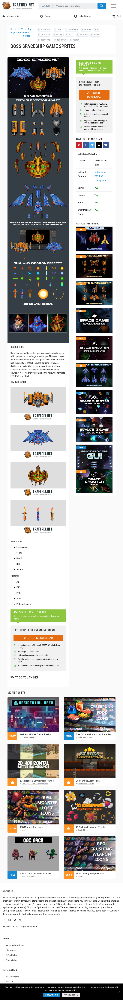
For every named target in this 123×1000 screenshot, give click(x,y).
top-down (60, 40)
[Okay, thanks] (119, 991)
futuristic (44, 34)
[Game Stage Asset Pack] (90, 761)
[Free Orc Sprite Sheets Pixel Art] (33, 853)
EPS (96, 176)
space (95, 34)
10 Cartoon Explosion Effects (90, 827)
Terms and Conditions (15, 945)
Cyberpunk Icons (85, 737)
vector (74, 40)
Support (48, 16)
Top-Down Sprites (27, 32)
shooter (82, 34)
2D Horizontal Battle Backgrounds (37, 781)
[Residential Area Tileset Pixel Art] (33, 714)
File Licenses (11, 950)
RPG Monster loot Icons (31, 827)
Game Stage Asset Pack (87, 781)
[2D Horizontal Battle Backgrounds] (33, 761)
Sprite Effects (83, 830)
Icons (24, 830)
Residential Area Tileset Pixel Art (36, 734)
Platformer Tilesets (86, 784)
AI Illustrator (100, 172)
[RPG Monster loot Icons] (33, 807)
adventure (44, 29)
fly (97, 29)
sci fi (69, 34)
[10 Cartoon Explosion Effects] (90, 807)
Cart (118, 16)
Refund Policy (11, 955)
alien (58, 29)
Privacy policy (71, 995)
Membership (12, 16)
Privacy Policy (11, 960)
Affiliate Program (13, 977)
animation (71, 29)
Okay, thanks (51, 995)
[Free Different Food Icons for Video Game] (90, 714)
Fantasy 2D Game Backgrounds (35, 784)
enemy (86, 29)
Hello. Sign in (84, 16)
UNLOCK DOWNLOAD (40, 637)
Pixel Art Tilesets (29, 737)
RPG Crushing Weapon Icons (90, 873)
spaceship (44, 40)
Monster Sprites (28, 876)
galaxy (58, 34)
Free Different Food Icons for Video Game (95, 734)
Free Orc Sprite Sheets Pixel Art (35, 873)
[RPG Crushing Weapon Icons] (90, 853)
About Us (9, 982)
